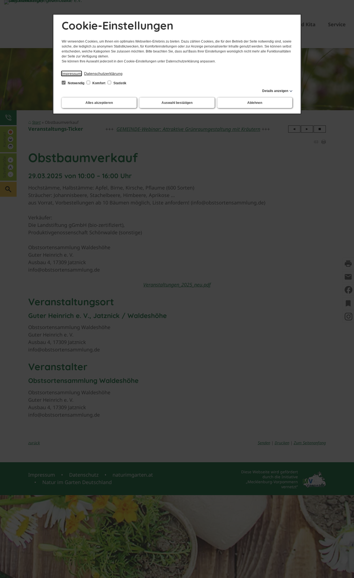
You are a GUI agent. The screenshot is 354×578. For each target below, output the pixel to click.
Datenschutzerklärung (103, 73)
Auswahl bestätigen (177, 103)
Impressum (71, 73)
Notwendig (76, 83)
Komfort (99, 83)
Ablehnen (254, 103)
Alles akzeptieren (99, 103)
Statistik (119, 83)
